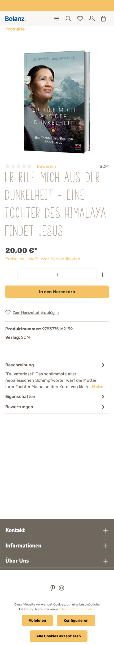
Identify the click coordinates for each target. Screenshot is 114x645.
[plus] (103, 275)
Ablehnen (37, 620)
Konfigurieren (76, 620)
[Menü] (56, 18)
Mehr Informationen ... (78, 609)
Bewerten (46, 166)
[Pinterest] (53, 589)
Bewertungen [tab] (19, 406)
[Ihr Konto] (91, 18)
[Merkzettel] (80, 18)
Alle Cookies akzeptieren (58, 636)
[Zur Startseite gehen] (15, 18)
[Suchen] (68, 18)
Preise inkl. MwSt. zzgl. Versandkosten (42, 258)
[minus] (11, 275)
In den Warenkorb (57, 291)
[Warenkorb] (103, 18)
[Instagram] (61, 589)
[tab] (55, 375)
